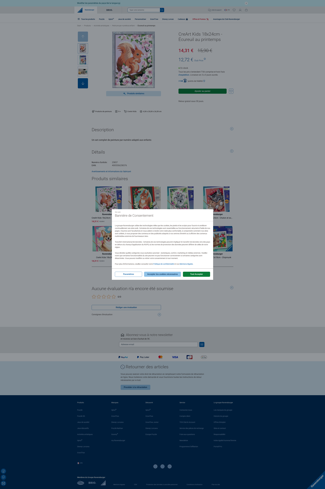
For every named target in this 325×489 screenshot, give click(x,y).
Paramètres (128, 274)
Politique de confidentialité (163, 264)
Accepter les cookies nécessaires (162, 274)
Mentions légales (186, 264)
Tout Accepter (196, 274)
